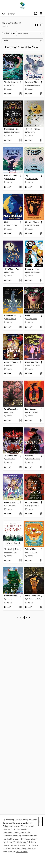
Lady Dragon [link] (30, 409)
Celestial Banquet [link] (11, 362)
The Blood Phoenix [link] (11, 456)
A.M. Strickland (32, 412)
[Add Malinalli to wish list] (20, 234)
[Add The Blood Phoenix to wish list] (20, 467)
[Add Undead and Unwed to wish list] (20, 187)
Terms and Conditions (12, 823)
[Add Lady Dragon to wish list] (41, 420)
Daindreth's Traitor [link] (11, 129)
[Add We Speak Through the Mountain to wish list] (41, 93)
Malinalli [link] (8, 222)
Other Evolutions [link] (32, 596)
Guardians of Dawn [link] (11, 502)
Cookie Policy (22, 851)
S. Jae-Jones (10, 506)
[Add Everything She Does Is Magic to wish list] (41, 374)
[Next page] (29, 617)
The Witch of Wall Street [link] (11, 269)
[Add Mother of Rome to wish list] (41, 234)
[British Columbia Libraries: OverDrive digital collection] (22, 5)
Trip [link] (26, 176)
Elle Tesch (9, 412)
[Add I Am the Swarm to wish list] (41, 514)
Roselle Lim (10, 366)
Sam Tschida (10, 179)
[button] (36, 25)
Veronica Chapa (12, 226)
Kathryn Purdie (11, 552)
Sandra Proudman (33, 459)
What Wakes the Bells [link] (11, 409)
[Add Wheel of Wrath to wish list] (20, 607)
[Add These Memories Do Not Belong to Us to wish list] (41, 140)
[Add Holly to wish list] (41, 327)
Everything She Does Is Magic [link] (32, 362)
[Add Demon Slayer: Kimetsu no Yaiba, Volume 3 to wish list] (41, 280)
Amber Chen (10, 459)
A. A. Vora (9, 599)
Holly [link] (27, 316)
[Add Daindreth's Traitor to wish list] (20, 140)
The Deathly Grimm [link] (11, 549)
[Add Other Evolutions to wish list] (41, 607)
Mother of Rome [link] (32, 222)
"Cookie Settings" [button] (20, 842)
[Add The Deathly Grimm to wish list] (20, 560)
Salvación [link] (29, 456)
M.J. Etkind (10, 272)
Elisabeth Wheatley (13, 132)
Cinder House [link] (10, 316)
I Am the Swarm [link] (31, 502)
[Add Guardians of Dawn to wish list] (20, 514)
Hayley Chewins (33, 506)
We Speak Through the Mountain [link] (32, 82)
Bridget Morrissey (33, 366)
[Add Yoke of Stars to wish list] (41, 560)
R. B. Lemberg (32, 552)
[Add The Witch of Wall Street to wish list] (20, 280)
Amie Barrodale (32, 179)
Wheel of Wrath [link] (11, 596)
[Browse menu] (40, 13)
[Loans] (35, 14)
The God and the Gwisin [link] (11, 82)
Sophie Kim (10, 85)
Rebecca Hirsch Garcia (34, 599)
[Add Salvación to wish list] (41, 467)
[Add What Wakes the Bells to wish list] (20, 420)
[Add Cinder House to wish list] (20, 327)
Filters (6, 41)
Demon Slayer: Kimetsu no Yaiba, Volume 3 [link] (32, 269)
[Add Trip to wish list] (41, 187)
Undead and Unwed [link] (11, 176)
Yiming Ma (31, 132)
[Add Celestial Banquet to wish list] (20, 374)
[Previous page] (17, 617)
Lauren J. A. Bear (33, 226)
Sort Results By (8, 33)
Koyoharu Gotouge (33, 272)
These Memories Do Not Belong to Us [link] (32, 129)
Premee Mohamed (33, 85)
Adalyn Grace (32, 319)
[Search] (3, 14)
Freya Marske (11, 319)
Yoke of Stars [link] (30, 549)
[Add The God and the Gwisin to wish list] (20, 93)
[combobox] (17, 14)
